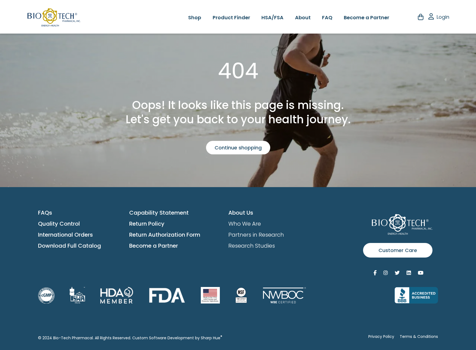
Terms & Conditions (419, 336)
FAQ (327, 17)
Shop (194, 17)
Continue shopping (238, 147)
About (303, 17)
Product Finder (231, 17)
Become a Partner (366, 17)
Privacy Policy (381, 336)
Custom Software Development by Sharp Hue (177, 338)
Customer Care (397, 250)
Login (443, 16)
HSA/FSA (272, 17)
